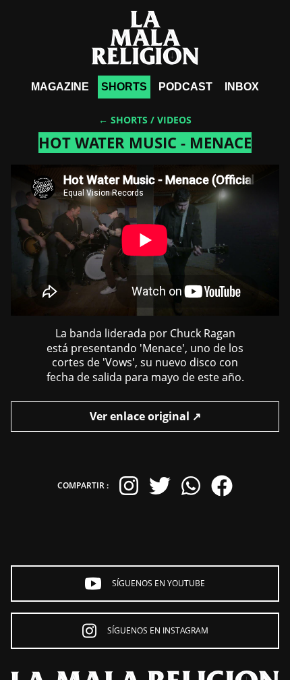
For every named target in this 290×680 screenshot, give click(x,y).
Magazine (60, 86)
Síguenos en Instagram (157, 630)
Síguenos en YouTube (158, 583)
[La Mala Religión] (145, 38)
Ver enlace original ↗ (145, 416)
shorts (124, 86)
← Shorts (123, 119)
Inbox (242, 86)
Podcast (185, 86)
